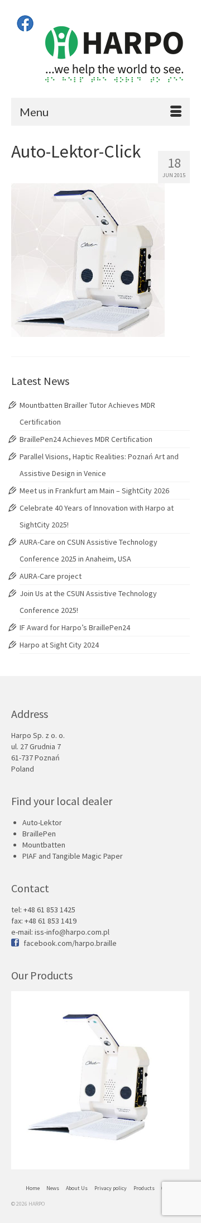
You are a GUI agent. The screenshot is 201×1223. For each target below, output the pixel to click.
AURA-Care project (51, 576)
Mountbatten (43, 845)
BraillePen (39, 834)
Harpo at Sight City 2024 (59, 645)
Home (33, 1188)
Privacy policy (110, 1188)
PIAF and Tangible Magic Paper (72, 856)
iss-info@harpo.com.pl (72, 932)
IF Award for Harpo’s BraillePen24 (75, 627)
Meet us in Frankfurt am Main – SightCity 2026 (94, 491)
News (52, 1188)
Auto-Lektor (42, 822)
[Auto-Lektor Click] (100, 1080)
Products (144, 1188)
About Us (77, 1188)
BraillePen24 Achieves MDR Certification (86, 439)
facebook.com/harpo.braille (70, 943)
